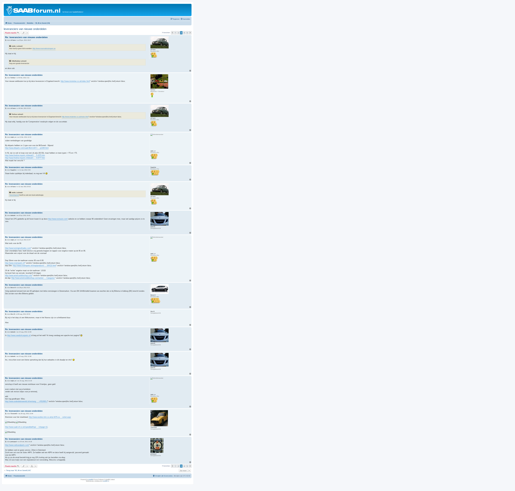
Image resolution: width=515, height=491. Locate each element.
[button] (172, 32)
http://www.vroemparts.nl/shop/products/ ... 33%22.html (34, 266)
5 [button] (187, 33)
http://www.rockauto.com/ (58, 219)
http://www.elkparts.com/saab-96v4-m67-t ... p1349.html (27, 148)
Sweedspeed (14, 195)
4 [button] (184, 33)
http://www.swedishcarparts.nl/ (19, 335)
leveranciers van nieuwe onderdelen (25, 28)
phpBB (90, 479)
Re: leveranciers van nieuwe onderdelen (26, 37)
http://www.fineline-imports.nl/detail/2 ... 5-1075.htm (25, 155)
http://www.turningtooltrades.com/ (18, 248)
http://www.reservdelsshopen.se (44, 48)
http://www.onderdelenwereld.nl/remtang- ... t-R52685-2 (26, 401)
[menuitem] (185, 19)
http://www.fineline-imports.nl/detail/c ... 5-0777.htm (25, 158)
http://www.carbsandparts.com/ (17, 445)
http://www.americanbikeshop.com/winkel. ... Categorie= (33, 278)
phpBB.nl (106, 481)
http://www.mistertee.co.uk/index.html (75, 81)
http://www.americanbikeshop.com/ (18, 275)
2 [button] (178, 33)
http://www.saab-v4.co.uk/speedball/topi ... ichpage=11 (26, 427)
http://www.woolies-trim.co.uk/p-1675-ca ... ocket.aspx (50, 417)
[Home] (33, 9)
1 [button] (175, 33)
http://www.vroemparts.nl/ (15, 263)
